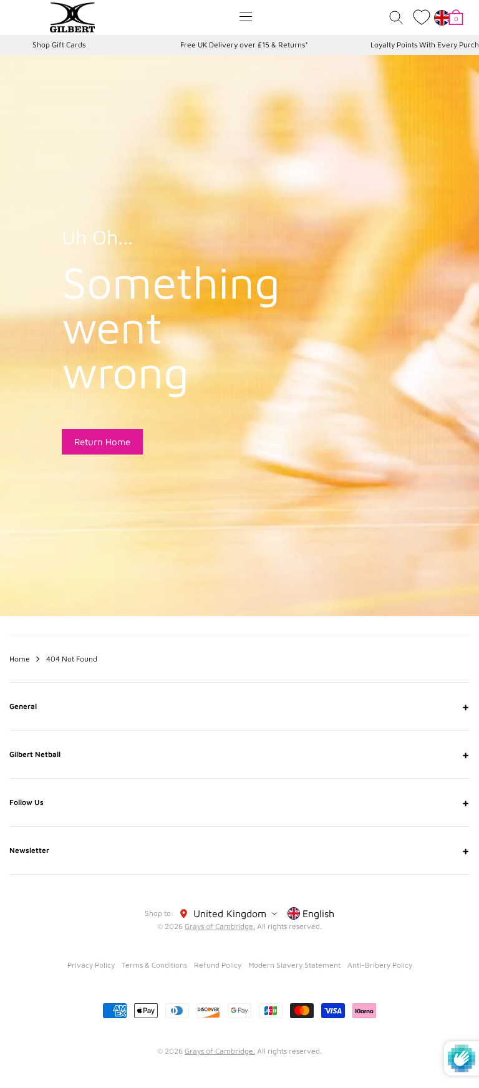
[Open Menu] (246, 16)
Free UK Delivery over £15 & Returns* (244, 44)
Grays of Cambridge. (220, 926)
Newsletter (239, 850)
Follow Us (239, 802)
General (239, 706)
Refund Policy (217, 965)
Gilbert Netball (239, 754)
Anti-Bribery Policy (379, 965)
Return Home (102, 441)
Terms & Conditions (154, 965)
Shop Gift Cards (58, 44)
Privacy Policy (91, 965)
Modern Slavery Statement (294, 965)
